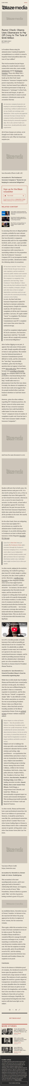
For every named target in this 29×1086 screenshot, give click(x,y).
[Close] (27, 1057)
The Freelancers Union (15, 545)
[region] (14, 1070)
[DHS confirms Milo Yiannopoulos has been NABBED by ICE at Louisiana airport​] (7, 1040)
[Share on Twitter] (13, 1010)
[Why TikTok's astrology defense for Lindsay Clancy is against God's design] (6, 224)
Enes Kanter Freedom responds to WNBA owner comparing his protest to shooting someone (18, 218)
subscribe (5, 2)
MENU (25, 2)
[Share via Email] (16, 1010)
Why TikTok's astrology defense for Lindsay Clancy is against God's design (18, 224)
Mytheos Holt (6, 41)
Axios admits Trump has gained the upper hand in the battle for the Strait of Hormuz (19, 213)
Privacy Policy (18, 199)
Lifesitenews (6, 71)
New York (14, 542)
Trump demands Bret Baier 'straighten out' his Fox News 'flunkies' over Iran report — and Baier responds (20, 1031)
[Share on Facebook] (10, 1010)
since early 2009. (11, 368)
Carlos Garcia (17, 1033)
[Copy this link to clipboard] (19, 1010)
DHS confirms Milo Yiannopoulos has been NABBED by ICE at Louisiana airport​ (20, 1040)
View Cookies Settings (14, 1083)
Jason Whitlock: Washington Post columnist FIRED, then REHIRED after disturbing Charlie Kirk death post (20, 1049)
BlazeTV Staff (17, 1052)
